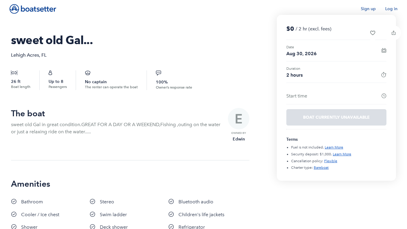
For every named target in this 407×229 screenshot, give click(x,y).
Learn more (334, 147)
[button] (372, 32)
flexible (330, 161)
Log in (391, 8)
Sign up (368, 8)
